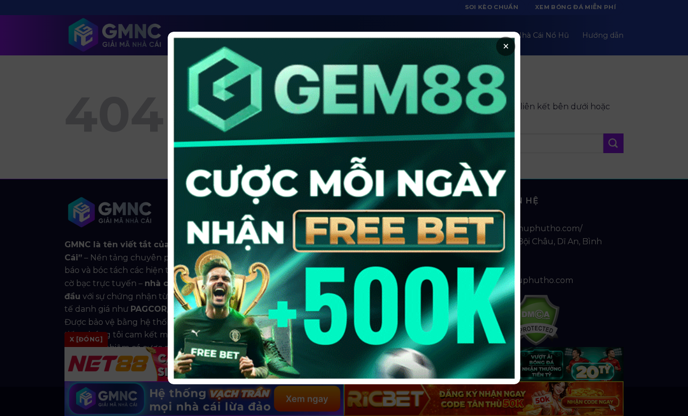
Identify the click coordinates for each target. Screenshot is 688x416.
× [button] (506, 46)
